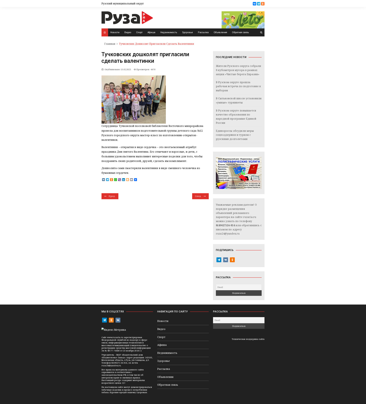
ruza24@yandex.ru (228, 233)
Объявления (220, 32)
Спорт (139, 32)
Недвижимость (168, 32)
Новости (114, 32)
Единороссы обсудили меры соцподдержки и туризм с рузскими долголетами (235, 135)
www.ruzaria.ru (115, 337)
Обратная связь (240, 32)
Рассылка (203, 32)
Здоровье (187, 32)
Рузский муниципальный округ (123, 3)
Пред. (112, 196)
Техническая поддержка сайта (248, 339)
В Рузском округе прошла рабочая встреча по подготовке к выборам (238, 86)
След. (198, 196)
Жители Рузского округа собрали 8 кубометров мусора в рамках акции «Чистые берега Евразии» (238, 70)
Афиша (151, 32)
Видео (127, 32)
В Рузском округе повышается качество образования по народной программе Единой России (236, 116)
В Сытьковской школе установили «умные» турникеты (239, 100)
